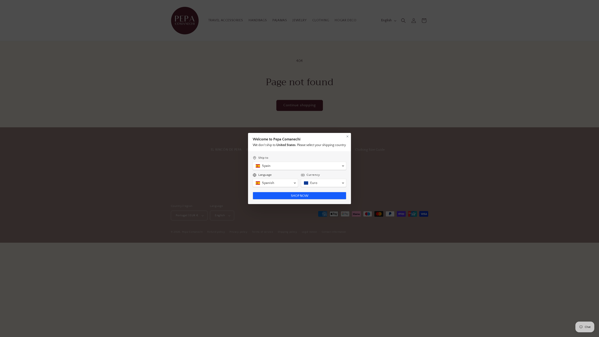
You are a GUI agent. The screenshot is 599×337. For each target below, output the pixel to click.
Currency (313, 174)
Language (265, 174)
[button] (299, 166)
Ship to (263, 157)
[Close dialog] (347, 136)
